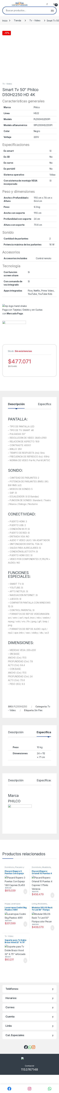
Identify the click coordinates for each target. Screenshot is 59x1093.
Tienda (17, 20)
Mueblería (46, 867)
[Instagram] (29, 1089)
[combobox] (25, 10)
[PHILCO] (14, 332)
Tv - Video (34, 20)
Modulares (42, 904)
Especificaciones (47, 780)
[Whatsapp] (49, 1089)
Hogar (7, 904)
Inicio (5, 20)
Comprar (22, 891)
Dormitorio (9, 867)
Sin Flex (38, 710)
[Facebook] (9, 1089)
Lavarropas (15, 904)
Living (34, 904)
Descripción (16, 404)
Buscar (52, 10)
